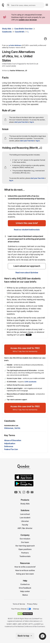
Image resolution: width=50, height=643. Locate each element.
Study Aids (6, 28)
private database (15, 45)
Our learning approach (25, 546)
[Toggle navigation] (47, 5)
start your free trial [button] (21, 122)
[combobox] (25, 5)
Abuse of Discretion (12, 440)
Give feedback (25, 588)
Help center (25, 591)
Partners (25, 553)
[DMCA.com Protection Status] (25, 613)
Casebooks (7, 32)
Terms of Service (19, 604)
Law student (25, 517)
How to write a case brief (24, 567)
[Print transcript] (45, 38)
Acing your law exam (25, 574)
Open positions (25, 549)
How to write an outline (25, 570)
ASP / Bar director (25, 528)
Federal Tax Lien (11, 449)
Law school (25, 514)
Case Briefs (19, 32)
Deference (8, 446)
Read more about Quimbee (27, 272)
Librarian (25, 521)
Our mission (25, 539)
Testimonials (25, 556)
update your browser (28, 20)
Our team (25, 542)
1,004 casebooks (30, 382)
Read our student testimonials (26, 229)
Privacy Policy (32, 604)
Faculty (25, 524)
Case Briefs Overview (23, 28)
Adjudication (9, 443)
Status (25, 595)
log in (32, 122)
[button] (27, 223)
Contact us (25, 584)
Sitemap (36, 609)
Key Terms (9, 435)
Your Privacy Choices (19, 609)
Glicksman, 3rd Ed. (12, 428)
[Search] (8, 5)
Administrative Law (11, 425)
